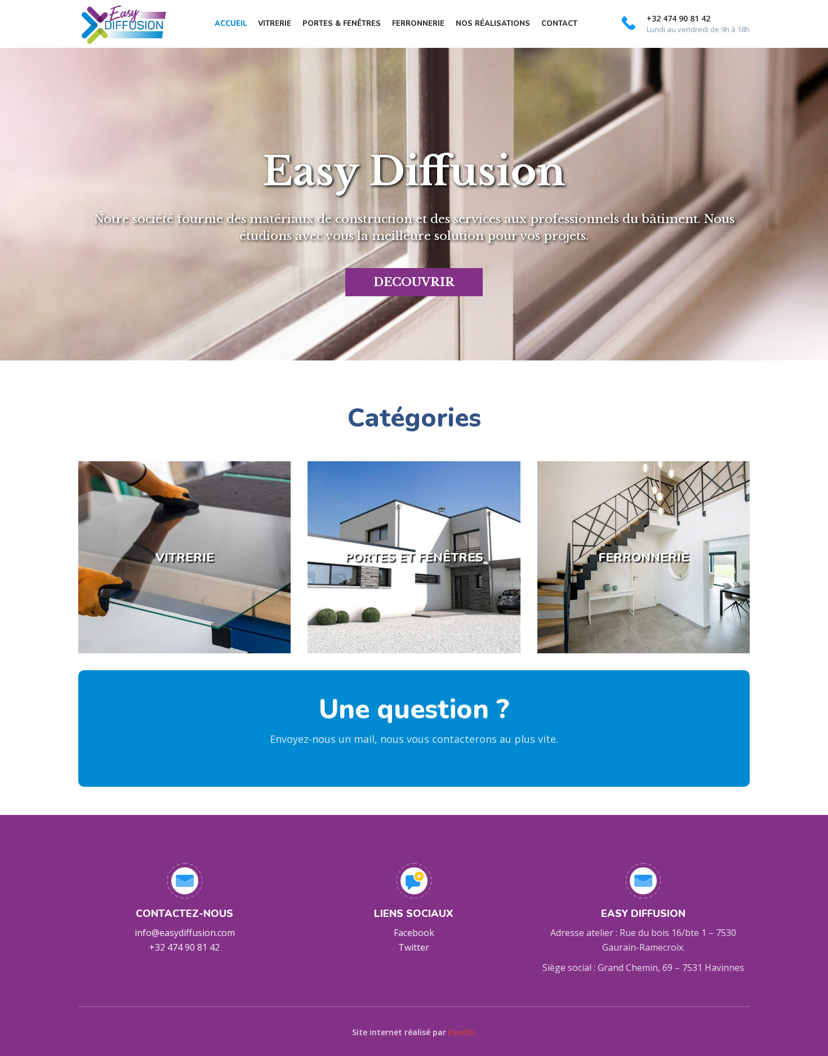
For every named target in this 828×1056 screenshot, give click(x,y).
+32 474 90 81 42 (184, 947)
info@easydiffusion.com (185, 932)
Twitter (413, 947)
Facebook (414, 932)
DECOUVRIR (414, 282)
